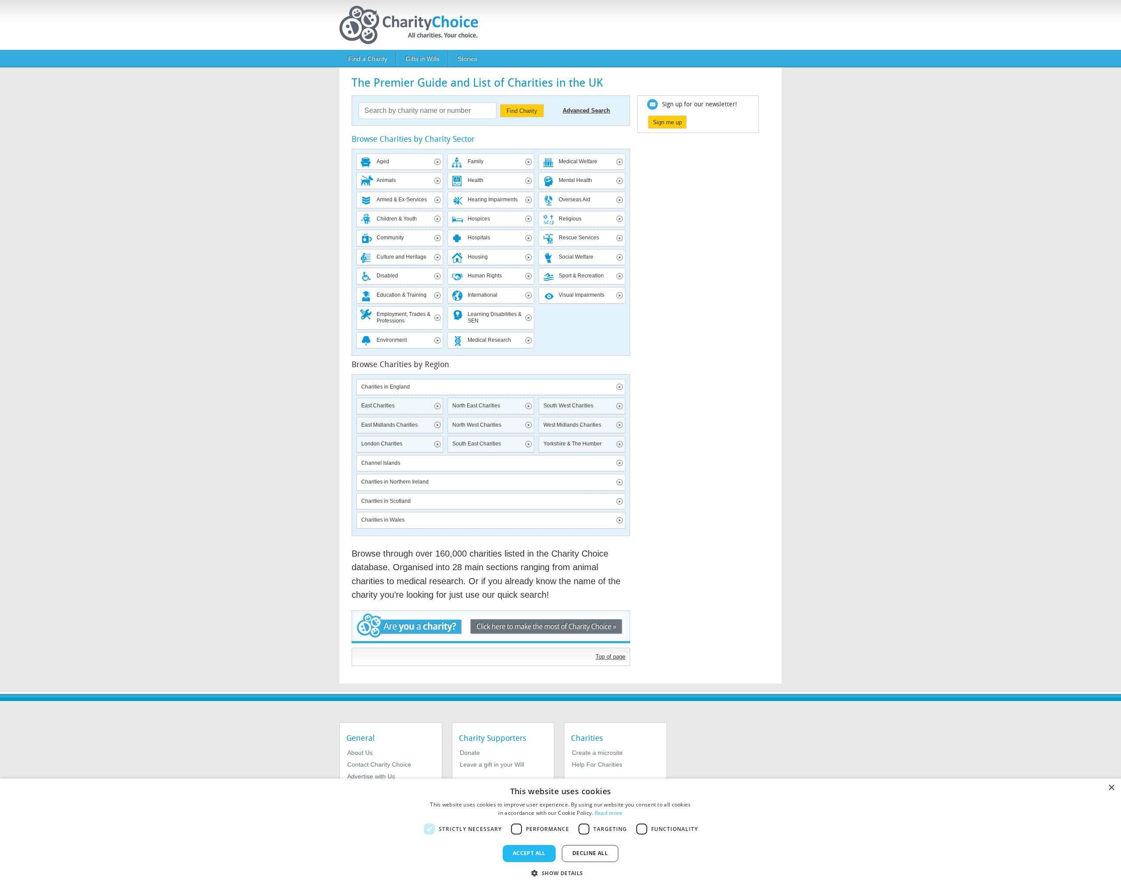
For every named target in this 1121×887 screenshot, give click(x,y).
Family (475, 161)
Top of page (610, 656)
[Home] (412, 25)
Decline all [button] (590, 853)
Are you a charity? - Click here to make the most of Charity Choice (491, 626)
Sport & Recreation (581, 276)
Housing (478, 257)
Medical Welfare (578, 161)
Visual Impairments (581, 295)
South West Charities (568, 406)
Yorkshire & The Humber (572, 444)
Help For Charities (597, 764)
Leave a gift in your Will (492, 764)
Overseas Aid (574, 199)
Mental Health (575, 180)
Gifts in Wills (422, 58)
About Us (360, 752)
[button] (560, 872)
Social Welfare (576, 257)
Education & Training (402, 295)
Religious (570, 219)
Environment (392, 340)
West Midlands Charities (572, 425)
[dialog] (560, 832)
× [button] (1111, 788)
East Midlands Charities (389, 425)
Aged (383, 161)
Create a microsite (597, 752)
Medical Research (489, 340)
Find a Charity (367, 58)
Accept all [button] (529, 853)
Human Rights (485, 276)
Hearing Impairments (493, 199)
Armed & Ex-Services (402, 199)
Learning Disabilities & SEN (495, 317)
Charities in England (385, 387)
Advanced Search (586, 110)
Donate (470, 752)
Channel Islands (380, 463)
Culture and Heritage (402, 257)
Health (475, 180)
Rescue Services (579, 238)
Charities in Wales (383, 520)
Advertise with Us (371, 776)
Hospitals (479, 238)
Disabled (387, 276)
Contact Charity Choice (379, 764)
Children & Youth (397, 219)
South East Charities (476, 444)
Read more (609, 813)
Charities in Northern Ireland (395, 482)
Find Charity (522, 111)
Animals (386, 180)
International (482, 295)
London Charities (381, 444)
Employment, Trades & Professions (403, 317)
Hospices (479, 219)
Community (390, 238)
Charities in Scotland (386, 501)
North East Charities (476, 406)
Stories (467, 58)
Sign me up (667, 122)
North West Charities (476, 425)
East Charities (378, 406)
